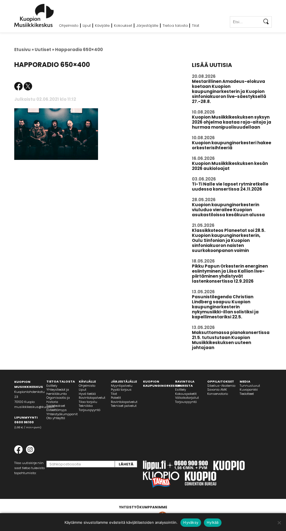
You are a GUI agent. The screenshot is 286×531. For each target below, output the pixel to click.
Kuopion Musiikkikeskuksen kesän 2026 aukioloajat (230, 165)
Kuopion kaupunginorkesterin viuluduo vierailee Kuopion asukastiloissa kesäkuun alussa (228, 210)
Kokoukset (123, 25)
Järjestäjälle (147, 25)
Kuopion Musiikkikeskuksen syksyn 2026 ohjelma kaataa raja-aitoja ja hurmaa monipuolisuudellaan (231, 122)
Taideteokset (55, 405)
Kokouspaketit (186, 393)
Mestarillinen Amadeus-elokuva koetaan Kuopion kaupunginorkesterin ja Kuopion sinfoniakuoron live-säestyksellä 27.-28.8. (229, 91)
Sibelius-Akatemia (221, 385)
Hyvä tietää (87, 393)
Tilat (195, 25)
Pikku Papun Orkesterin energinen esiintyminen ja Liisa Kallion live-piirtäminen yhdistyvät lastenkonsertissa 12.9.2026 (230, 273)
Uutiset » (44, 49)
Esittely (51, 385)
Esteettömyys (56, 410)
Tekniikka (86, 405)
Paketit (116, 397)
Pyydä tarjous (121, 389)
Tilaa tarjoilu (88, 402)
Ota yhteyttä (55, 418)
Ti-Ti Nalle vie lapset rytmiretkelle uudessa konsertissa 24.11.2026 (230, 186)
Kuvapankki (249, 389)
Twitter (28, 86)
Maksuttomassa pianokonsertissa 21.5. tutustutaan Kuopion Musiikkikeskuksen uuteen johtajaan (231, 340)
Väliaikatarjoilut (187, 397)
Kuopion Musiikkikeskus (34, 15)
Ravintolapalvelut (92, 397)
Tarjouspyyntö (89, 410)
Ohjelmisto (68, 25)
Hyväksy (190, 522)
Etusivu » (24, 49)
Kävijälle (102, 25)
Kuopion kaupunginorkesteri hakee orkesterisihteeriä (231, 145)
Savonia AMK (217, 389)
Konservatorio (217, 393)
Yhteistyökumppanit (62, 414)
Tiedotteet (247, 393)
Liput (87, 25)
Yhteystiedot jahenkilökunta (57, 391)
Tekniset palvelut (124, 405)
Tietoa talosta (175, 25)
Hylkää (213, 522)
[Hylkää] (279, 522)
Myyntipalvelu (121, 385)
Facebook (18, 86)
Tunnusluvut (250, 385)
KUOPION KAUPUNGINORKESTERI (162, 383)
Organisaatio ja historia (58, 399)
